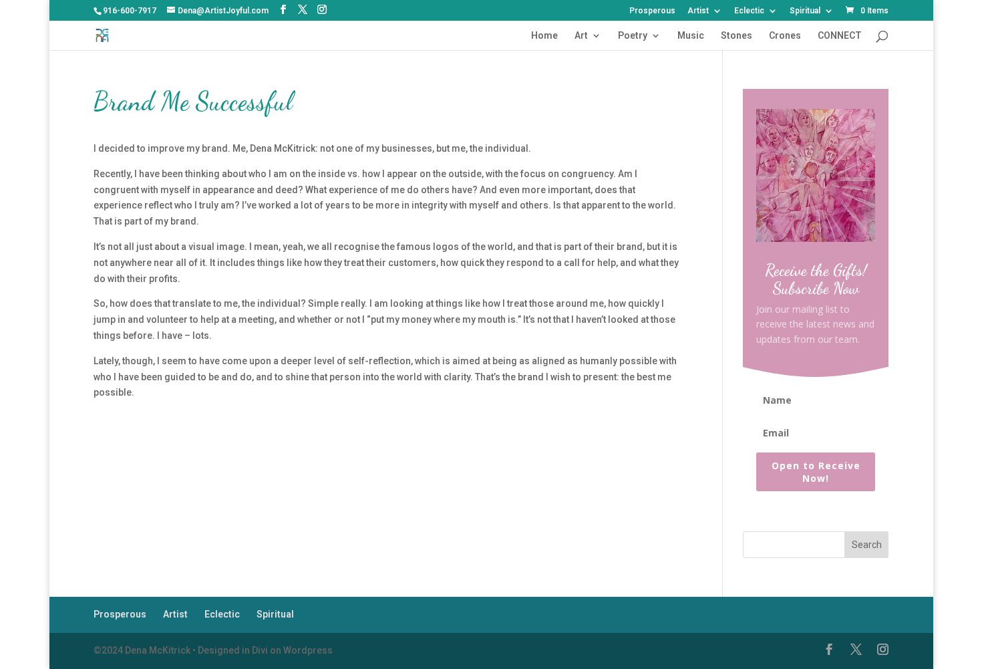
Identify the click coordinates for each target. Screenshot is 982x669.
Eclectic (749, 11)
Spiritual (805, 11)
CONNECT (840, 36)
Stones (736, 36)
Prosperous (652, 11)
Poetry (632, 36)
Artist (698, 11)
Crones (785, 36)
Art (581, 36)
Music (690, 36)
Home (544, 36)
